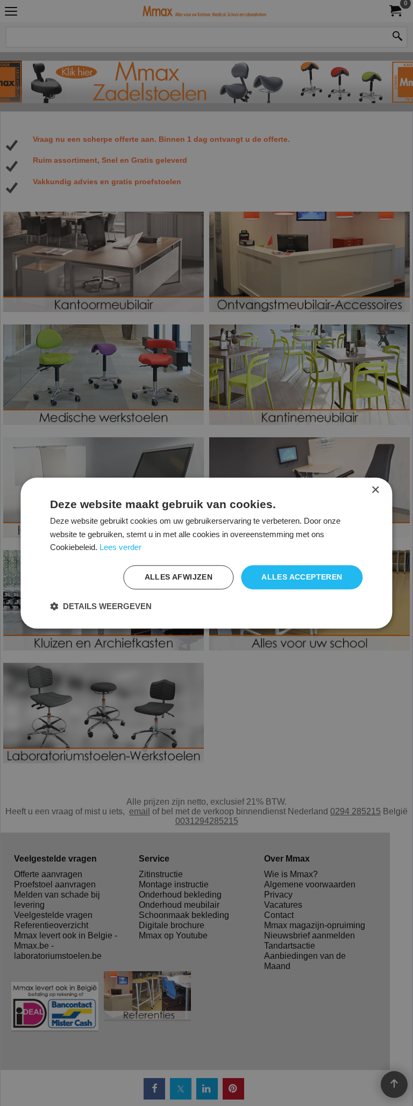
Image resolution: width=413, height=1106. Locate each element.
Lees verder (120, 547)
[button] (101, 606)
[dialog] (206, 553)
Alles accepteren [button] (301, 577)
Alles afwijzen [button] (179, 577)
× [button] (375, 490)
